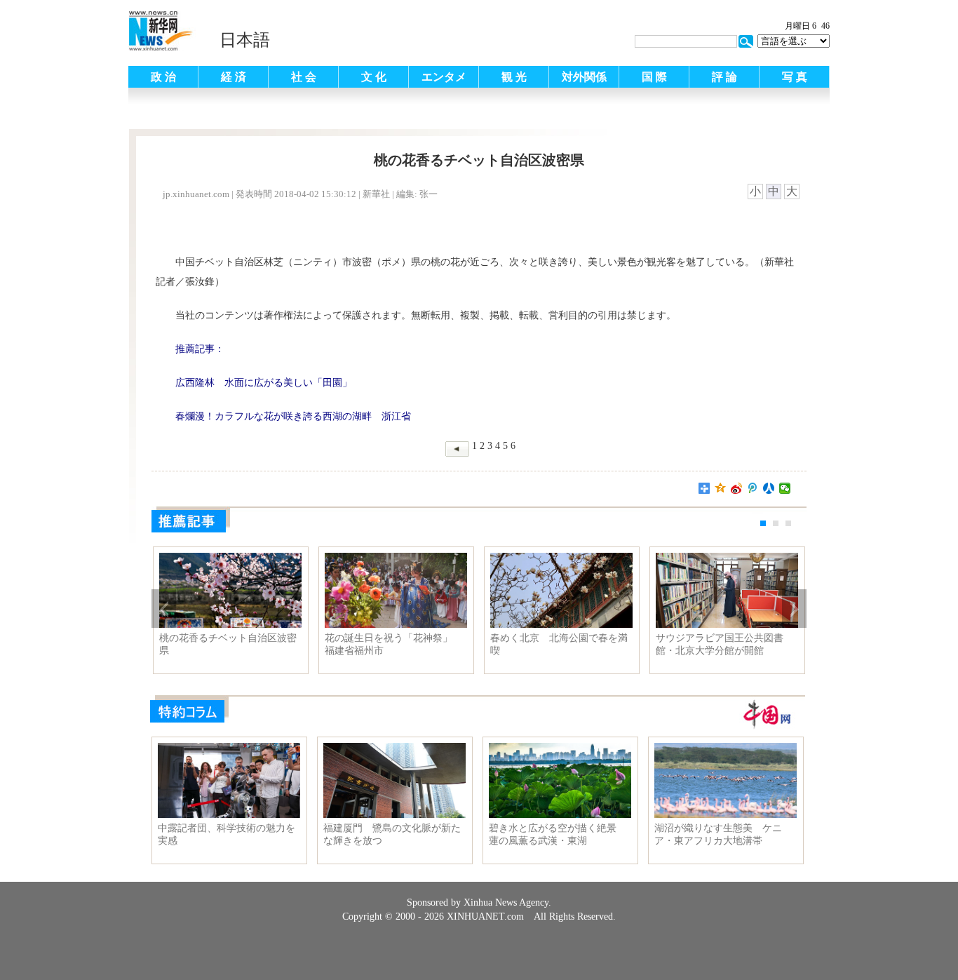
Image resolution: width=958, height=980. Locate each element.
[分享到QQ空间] (721, 488)
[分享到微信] (785, 488)
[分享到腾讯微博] (753, 488)
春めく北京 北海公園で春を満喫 (559, 644)
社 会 (303, 77)
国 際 (654, 77)
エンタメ (443, 77)
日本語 (245, 40)
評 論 (724, 77)
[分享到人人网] (769, 488)
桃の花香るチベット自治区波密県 (228, 644)
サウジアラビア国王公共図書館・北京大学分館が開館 (719, 644)
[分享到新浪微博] (737, 488)
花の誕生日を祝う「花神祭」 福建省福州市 (393, 644)
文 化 (373, 77)
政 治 (163, 77)
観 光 (514, 77)
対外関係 (584, 77)
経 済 (233, 77)
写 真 (794, 77)
